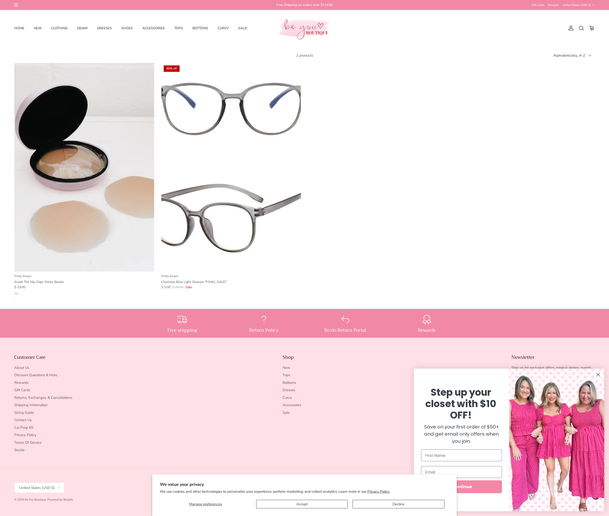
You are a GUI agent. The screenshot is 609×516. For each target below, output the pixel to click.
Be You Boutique (35, 499)
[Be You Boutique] (305, 28)
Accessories (292, 405)
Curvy (287, 397)
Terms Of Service (27, 442)
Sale (286, 412)
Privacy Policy (25, 435)
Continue (461, 487)
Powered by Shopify (60, 499)
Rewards (553, 5)
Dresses (289, 390)
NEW (38, 28)
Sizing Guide (24, 412)
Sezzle (19, 450)
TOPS (178, 28)
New (286, 367)
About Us (21, 367)
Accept (302, 504)
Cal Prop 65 (23, 427)
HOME (19, 28)
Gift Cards (538, 5)
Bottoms (289, 382)
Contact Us (23, 420)
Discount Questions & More (35, 375)
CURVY (223, 28)
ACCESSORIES (153, 28)
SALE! (242, 28)
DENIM (82, 28)
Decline (398, 504)
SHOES (127, 28)
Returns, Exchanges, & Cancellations (43, 397)
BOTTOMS (200, 28)
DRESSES (104, 28)
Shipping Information (31, 405)
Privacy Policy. (378, 491)
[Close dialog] (598, 374)
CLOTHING (59, 28)
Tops (286, 375)
